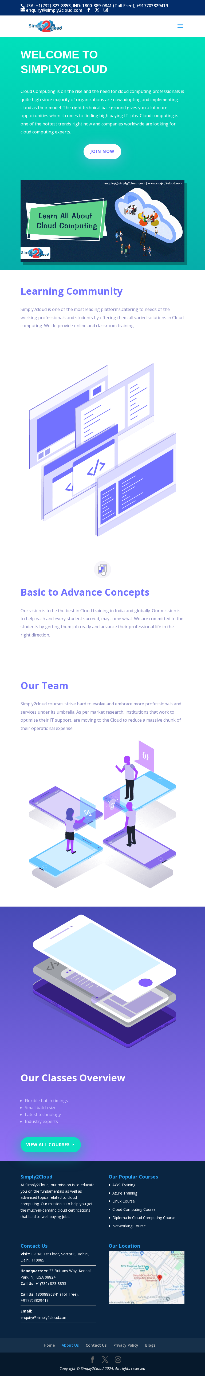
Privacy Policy (125, 1345)
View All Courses (48, 1145)
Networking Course (129, 1225)
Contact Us (96, 1345)
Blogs (150, 1345)
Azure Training (124, 1193)
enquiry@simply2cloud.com (44, 1317)
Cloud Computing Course (134, 1209)
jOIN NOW (102, 151)
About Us (70, 1345)
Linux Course (123, 1201)
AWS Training (123, 1184)
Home (49, 1345)
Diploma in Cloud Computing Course (143, 1217)
